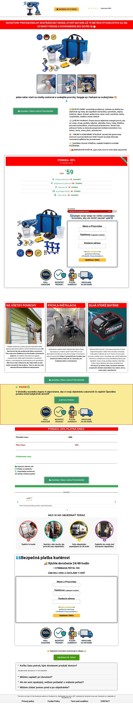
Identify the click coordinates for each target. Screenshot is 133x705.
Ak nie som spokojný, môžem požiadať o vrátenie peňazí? (52, 682)
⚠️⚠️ (92, 256)
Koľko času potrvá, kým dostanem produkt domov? (48, 665)
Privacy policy (28, 701)
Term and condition (79, 701)
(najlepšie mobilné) (92, 235)
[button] (18, 502)
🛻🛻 (92, 253)
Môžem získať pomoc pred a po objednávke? (44, 687)
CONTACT (105, 701)
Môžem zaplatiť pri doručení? (36, 677)
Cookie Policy (54, 701)
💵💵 (92, 251)
